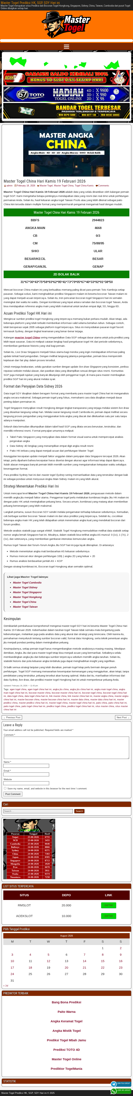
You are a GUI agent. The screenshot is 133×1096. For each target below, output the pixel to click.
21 (84, 967)
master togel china (58, 703)
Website (8, 779)
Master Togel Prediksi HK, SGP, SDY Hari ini (30, 3)
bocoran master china (39, 692)
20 (66, 967)
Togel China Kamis (84, 185)
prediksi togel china (56, 706)
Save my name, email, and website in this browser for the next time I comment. (47, 788)
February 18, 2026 (26, 185)
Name (7, 762)
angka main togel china (106, 689)
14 (84, 961)
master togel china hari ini (82, 703)
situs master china (104, 706)
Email (7, 770)
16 (120, 961)
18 (30, 967)
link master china (57, 696)
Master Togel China (63, 185)
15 (102, 961)
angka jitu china (61, 689)
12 (48, 961)
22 (102, 967)
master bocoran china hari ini (55, 699)
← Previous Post (11, 717)
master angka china (103, 696)
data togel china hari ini (36, 696)
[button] (108, 905)
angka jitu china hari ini (81, 689)
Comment (9, 735)
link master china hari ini (80, 696)
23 (120, 967)
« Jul (5, 985)
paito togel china (12, 706)
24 (12, 974)
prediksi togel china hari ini (80, 706)
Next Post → (123, 717)
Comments (103, 185)
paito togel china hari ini (33, 706)
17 (12, 967)
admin (9, 185)
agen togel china (18, 689)
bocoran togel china (92, 692)
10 (12, 961)
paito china (101, 703)
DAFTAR (109, 905)
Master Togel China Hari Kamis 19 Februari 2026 (45, 181)
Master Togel (46, 185)
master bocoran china (28, 699)
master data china (80, 699)
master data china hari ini (103, 699)
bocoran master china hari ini (66, 692)
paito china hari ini (117, 703)
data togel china (15, 696)
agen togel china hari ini (39, 689)
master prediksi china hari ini (33, 703)
